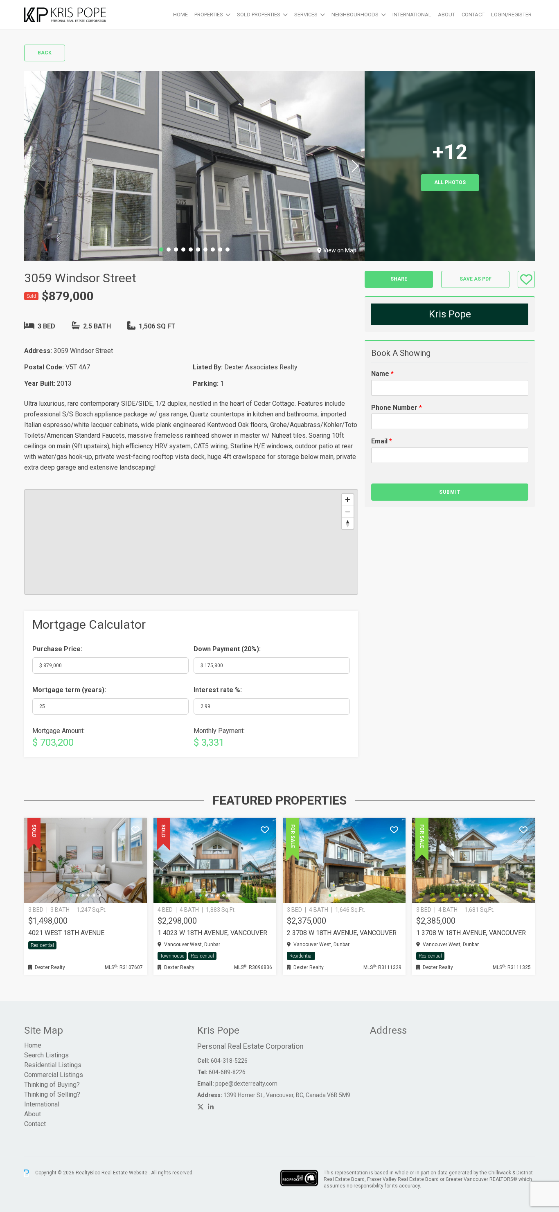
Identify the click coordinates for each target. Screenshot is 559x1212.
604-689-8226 (227, 1072)
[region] (191, 542)
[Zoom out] (348, 511)
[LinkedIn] (211, 1107)
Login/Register (511, 14)
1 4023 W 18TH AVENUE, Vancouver (212, 933)
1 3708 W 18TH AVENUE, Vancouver (471, 933)
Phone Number (396, 407)
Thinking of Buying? (52, 1084)
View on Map (339, 250)
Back (45, 53)
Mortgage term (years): (69, 690)
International (411, 14)
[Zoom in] (348, 500)
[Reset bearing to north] (348, 523)
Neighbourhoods (355, 14)
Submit (450, 492)
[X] (200, 1107)
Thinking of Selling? (52, 1094)
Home (180, 14)
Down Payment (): (227, 649)
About (446, 14)
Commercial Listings (53, 1075)
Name (382, 374)
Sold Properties (258, 14)
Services (306, 14)
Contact (473, 14)
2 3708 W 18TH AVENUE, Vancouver (342, 933)
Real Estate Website (125, 1173)
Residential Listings (52, 1065)
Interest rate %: (218, 690)
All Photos (450, 182)
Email (381, 441)
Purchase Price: (57, 649)
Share (398, 279)
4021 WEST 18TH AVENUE (66, 933)
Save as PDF (475, 279)
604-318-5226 (229, 1060)
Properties (208, 14)
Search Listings (46, 1055)
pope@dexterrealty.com (246, 1083)
